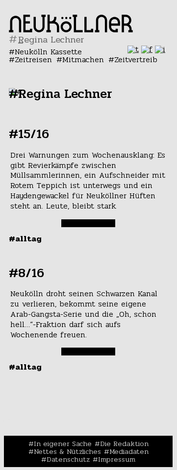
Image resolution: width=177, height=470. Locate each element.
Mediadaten (129, 451)
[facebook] (146, 49)
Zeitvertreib (135, 59)
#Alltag (25, 239)
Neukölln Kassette (48, 52)
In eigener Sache (63, 443)
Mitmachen (83, 59)
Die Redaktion (124, 443)
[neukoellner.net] (71, 30)
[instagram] (160, 49)
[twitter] (133, 49)
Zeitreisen (33, 59)
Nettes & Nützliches (67, 451)
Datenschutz (68, 459)
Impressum (116, 459)
